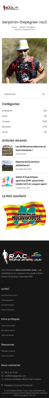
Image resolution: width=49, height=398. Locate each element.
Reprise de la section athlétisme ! (27, 163)
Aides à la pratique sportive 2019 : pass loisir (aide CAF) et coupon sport (31, 180)
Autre (4, 116)
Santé (5, 132)
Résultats (6, 126)
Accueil (14, 27)
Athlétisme (7, 110)
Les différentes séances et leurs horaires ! (31, 148)
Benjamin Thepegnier (27, 27)
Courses (6, 121)
